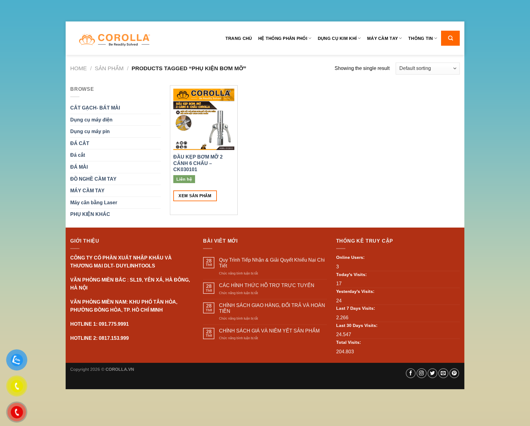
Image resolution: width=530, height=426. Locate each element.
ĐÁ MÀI (79, 167)
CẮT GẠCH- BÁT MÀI (95, 107)
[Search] (450, 38)
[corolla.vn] (114, 40)
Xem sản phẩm (195, 196)
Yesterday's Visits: (355, 291)
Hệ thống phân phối (282, 38)
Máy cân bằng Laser (93, 202)
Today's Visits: (351, 274)
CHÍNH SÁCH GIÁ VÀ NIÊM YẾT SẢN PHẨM (269, 330)
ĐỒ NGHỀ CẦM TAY (93, 179)
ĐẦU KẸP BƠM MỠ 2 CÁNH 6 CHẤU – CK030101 (198, 163)
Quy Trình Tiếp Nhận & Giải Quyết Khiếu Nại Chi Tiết (272, 262)
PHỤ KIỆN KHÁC (90, 214)
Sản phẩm (109, 68)
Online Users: (350, 257)
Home (78, 68)
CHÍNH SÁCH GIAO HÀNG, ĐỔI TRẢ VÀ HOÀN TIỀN (272, 308)
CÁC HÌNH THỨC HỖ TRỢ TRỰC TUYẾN (266, 285)
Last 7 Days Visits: (355, 308)
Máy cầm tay (382, 38)
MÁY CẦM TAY (87, 190)
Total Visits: (348, 342)
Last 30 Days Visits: (357, 325)
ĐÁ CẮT (79, 143)
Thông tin (420, 38)
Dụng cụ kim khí (337, 38)
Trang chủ (238, 38)
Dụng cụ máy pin (90, 131)
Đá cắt (77, 155)
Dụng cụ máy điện (91, 119)
